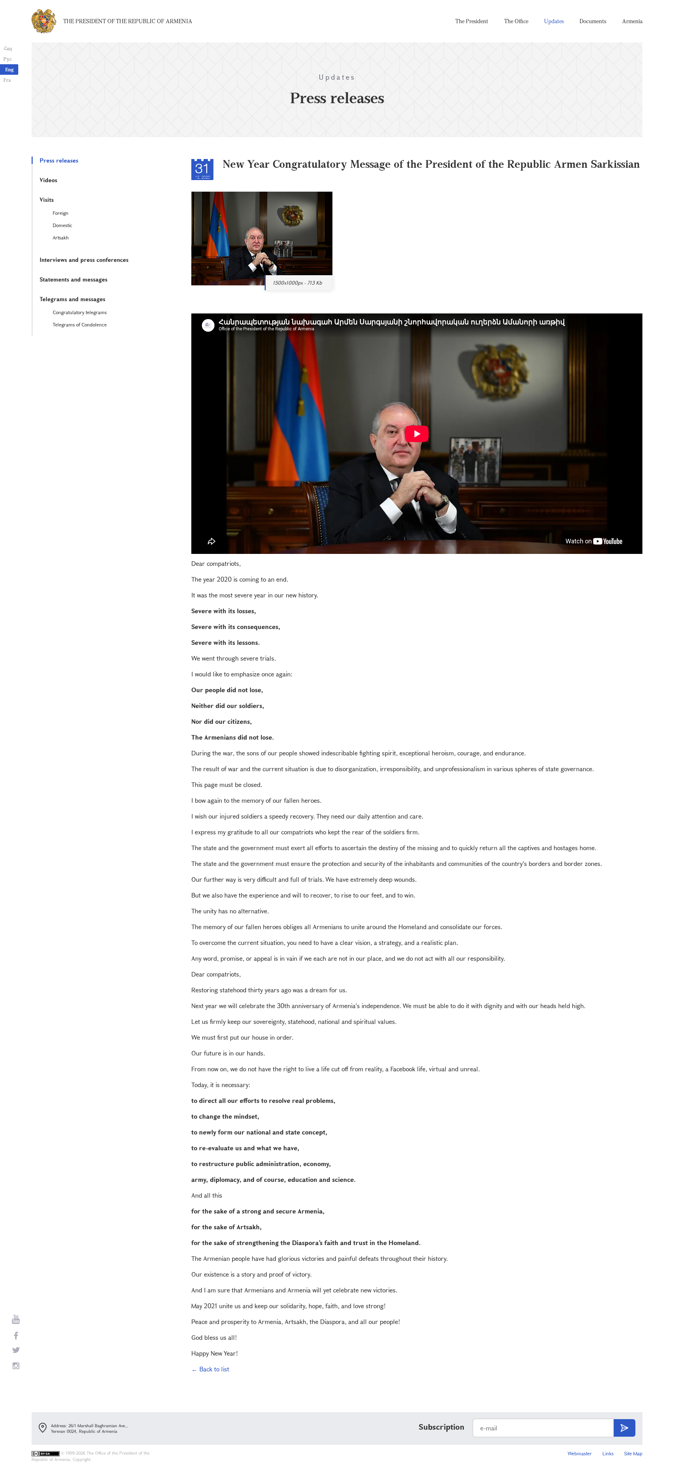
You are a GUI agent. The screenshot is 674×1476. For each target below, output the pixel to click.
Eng (9, 69)
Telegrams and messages (72, 299)
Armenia (632, 21)
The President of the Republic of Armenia (127, 21)
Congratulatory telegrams (80, 312)
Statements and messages (73, 279)
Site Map (633, 1453)
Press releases (59, 160)
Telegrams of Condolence (80, 324)
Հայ (8, 48)
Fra (7, 80)
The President (471, 21)
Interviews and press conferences (84, 259)
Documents (593, 21)
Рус (8, 58)
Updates (554, 21)
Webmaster (580, 1453)
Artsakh (61, 237)
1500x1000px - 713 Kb (297, 282)
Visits (47, 199)
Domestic (62, 225)
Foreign (60, 213)
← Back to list (210, 1369)
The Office (516, 21)
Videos (48, 180)
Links (608, 1453)
